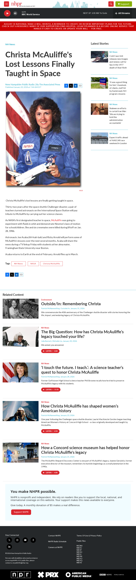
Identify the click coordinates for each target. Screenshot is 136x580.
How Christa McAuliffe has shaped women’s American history (79, 408)
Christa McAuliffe (51, 263)
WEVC (79, 548)
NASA (33, 263)
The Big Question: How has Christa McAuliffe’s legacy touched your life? (82, 334)
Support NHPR (21, 512)
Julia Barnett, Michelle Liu (51, 341)
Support (124, 4)
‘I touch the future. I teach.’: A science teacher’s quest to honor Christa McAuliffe (82, 370)
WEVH (79, 552)
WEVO (79, 558)
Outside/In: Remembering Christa (71, 303)
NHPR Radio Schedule (57, 541)
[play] (7, 13)
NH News (10, 44)
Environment (46, 299)
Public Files (81, 541)
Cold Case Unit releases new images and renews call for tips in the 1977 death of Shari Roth (118, 62)
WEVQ (79, 560)
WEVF (79, 550)
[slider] (19, 13)
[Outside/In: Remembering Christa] (21, 309)
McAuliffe (56, 220)
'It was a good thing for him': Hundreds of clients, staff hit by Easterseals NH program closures (118, 88)
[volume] (15, 13)
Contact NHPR (54, 536)
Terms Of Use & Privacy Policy (89, 536)
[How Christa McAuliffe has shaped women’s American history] (21, 411)
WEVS (79, 563)
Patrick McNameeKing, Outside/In (55, 308)
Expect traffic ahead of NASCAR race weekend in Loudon (118, 140)
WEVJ (78, 554)
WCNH (79, 546)
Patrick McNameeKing (50, 377)
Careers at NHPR (55, 547)
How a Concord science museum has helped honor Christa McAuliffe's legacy (85, 450)
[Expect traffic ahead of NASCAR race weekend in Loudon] (99, 138)
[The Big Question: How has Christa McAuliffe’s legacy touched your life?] (21, 337)
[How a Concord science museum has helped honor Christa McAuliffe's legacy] (21, 453)
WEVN (79, 556)
